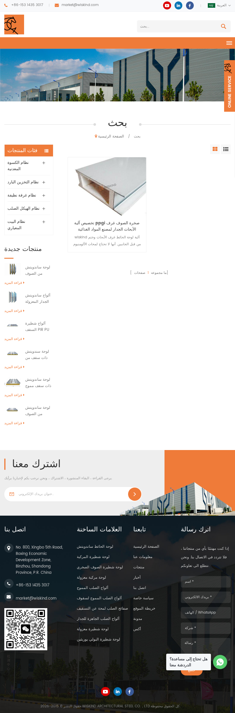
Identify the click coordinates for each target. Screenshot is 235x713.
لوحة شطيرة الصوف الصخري (100, 567)
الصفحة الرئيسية (111, 136)
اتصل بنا (139, 588)
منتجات (138, 567)
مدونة (137, 619)
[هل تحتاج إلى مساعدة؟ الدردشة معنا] (220, 662)
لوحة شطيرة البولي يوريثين (98, 640)
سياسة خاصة (143, 598)
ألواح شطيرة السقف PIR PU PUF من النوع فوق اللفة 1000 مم (37, 327)
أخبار (137, 578)
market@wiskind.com (80, 5)
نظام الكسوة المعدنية (18, 165)
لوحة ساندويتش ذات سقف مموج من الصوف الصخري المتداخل (39, 383)
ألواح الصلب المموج (92, 588)
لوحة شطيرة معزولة (93, 629)
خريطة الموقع (144, 609)
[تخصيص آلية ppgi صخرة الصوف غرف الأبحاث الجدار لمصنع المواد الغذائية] (107, 186)
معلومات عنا (142, 557)
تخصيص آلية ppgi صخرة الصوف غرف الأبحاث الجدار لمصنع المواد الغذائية (107, 226)
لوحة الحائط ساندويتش (95, 547)
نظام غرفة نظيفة (21, 195)
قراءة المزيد (13, 283)
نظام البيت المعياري (16, 224)
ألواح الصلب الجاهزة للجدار (98, 619)
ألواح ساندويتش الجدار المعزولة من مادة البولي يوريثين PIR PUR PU (38, 298)
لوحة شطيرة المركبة (93, 557)
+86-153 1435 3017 (27, 5)
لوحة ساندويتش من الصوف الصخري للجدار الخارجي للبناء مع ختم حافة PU (38, 270)
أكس (137, 629)
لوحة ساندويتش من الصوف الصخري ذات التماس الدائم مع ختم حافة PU (38, 411)
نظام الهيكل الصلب (23, 208)
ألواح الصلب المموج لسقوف (99, 598)
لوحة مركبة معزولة (91, 578)
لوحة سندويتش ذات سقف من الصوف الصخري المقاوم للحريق (37, 355)
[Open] (229, 86)
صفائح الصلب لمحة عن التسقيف (102, 609)
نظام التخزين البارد (23, 182)
